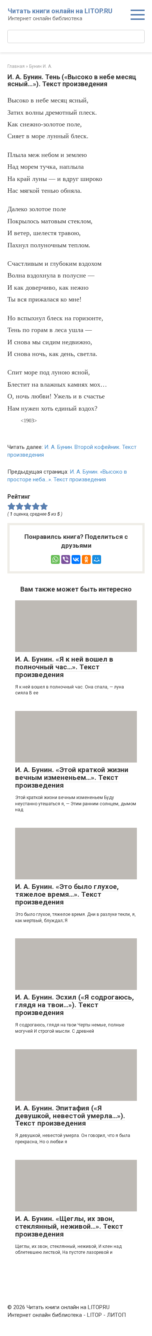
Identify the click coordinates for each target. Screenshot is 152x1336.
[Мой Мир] (96, 559)
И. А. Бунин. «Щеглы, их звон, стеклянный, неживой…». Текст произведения (69, 1226)
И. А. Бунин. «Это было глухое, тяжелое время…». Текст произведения (67, 894)
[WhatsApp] (55, 559)
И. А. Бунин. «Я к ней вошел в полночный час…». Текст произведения (64, 667)
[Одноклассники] (86, 559)
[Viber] (65, 559)
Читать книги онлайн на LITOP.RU (60, 11)
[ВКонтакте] (76, 559)
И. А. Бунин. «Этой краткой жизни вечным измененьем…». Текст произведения (71, 777)
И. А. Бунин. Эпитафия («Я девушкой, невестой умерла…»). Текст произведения (70, 1116)
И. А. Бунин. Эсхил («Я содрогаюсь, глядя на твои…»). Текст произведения (74, 1005)
